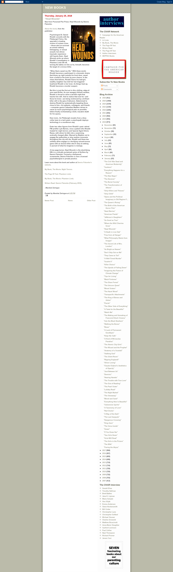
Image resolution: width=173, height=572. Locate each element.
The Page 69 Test (109, 51)
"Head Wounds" (52, 19)
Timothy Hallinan (109, 491)
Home (70, 201)
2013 (104, 462)
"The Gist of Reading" (112, 383)
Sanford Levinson (109, 528)
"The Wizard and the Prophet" (115, 348)
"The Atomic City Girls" (113, 344)
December (108, 125)
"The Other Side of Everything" (116, 306)
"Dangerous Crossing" (112, 420)
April (106, 149)
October (107, 131)
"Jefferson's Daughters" (113, 217)
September (108, 134)
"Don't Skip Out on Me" (113, 252)
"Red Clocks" (109, 411)
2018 (104, 122)
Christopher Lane (109, 512)
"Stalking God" (110, 354)
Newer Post (49, 201)
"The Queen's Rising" (112, 202)
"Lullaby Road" (110, 390)
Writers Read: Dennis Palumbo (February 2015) (63, 183)
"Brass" (107, 327)
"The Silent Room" (111, 357)
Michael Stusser (108, 517)
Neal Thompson (108, 533)
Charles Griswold (109, 520)
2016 (104, 453)
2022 (104, 110)
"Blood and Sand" (111, 399)
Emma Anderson (109, 504)
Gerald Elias (107, 488)
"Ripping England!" (111, 360)
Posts (105, 86)
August (107, 137)
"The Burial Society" (112, 182)
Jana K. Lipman (108, 496)
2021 (104, 113)
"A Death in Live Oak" (112, 232)
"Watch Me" (108, 312)
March (107, 152)
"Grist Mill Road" (110, 438)
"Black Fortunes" (110, 279)
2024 (104, 104)
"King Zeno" (108, 423)
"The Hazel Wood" (111, 291)
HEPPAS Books (108, 56)
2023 (104, 107)
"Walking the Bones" (112, 324)
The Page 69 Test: (58, 174)
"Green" (107, 429)
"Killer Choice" (109, 265)
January (107, 158)
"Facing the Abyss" (111, 447)
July (106, 140)
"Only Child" (109, 194)
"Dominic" (108, 374)
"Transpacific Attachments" (114, 294)
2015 (104, 456)
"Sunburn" (108, 167)
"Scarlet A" (108, 262)
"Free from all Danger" (112, 235)
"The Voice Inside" (111, 426)
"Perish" (107, 303)
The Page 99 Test (109, 45)
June (106, 143)
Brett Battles (107, 493)
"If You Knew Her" (111, 432)
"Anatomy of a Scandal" (113, 351)
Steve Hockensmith (109, 507)
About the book (51, 29)
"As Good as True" (111, 220)
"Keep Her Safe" (110, 336)
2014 (104, 459)
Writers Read (107, 48)
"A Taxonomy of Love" (112, 408)
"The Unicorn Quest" (112, 285)
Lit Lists (105, 40)
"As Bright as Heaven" (112, 249)
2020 (104, 116)
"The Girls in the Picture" (113, 441)
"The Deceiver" (109, 179)
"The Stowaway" (110, 396)
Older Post (91, 201)
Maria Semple (107, 499)
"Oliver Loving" (110, 363)
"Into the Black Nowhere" (113, 321)
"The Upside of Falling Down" (115, 268)
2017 (104, 450)
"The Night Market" (111, 393)
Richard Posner (108, 536)
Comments (107, 89)
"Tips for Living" (110, 276)
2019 (104, 119)
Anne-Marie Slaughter (110, 525)
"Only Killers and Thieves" (114, 191)
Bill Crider (106, 509)
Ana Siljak (106, 501)
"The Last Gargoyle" (112, 417)
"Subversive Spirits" (112, 405)
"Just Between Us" (111, 371)
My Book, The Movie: (59, 169)
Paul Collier (107, 530)
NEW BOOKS (55, 7)
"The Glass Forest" (111, 282)
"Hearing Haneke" (111, 377)
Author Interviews (109, 53)
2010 (104, 471)
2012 (104, 465)
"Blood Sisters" (110, 288)
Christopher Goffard (110, 515)
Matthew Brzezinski (110, 522)
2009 (104, 475)
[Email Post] (70, 195)
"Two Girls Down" (111, 435)
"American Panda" (111, 214)
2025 (104, 101)
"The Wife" (108, 444)
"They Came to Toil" (111, 255)
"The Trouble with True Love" (115, 380)
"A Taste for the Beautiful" (114, 309)
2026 (104, 98)
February (108, 155)
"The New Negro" (110, 176)
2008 (104, 478)
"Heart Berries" (109, 211)
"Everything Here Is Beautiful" (115, 402)
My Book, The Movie (110, 43)
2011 (104, 468)
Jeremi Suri (106, 538)
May (106, 146)
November (108, 128)
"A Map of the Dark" (111, 414)
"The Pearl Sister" (111, 387)
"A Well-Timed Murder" (113, 258)
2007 (104, 481)
